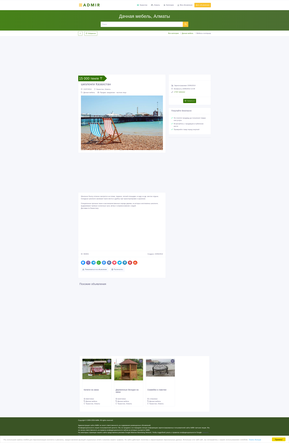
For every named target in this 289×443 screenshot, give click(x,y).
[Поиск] (185, 24)
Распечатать (118, 269)
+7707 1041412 (179, 92)
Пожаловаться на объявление (96, 269)
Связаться (191, 101)
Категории (170, 5)
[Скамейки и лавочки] (160, 368)
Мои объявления (186, 5)
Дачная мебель (187, 33)
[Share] (83, 263)
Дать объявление (202, 5)
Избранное (92, 33)
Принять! (278, 439)
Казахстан (143, 5)
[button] (84, 123)
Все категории (173, 33)
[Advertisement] (144, 53)
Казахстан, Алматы (103, 89)
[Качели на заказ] (96, 369)
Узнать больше (255, 439)
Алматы (157, 5)
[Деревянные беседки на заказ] (128, 369)
